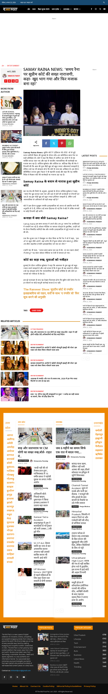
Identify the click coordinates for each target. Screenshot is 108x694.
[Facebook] (91, 9)
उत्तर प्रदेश (21, 422)
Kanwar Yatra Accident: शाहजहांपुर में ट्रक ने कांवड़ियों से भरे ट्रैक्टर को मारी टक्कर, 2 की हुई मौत (43, 524)
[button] (104, 3)
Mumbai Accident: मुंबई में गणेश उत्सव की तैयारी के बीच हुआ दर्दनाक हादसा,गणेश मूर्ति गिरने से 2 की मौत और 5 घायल (11, 150)
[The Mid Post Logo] (12, 9)
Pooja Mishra (8, 124)
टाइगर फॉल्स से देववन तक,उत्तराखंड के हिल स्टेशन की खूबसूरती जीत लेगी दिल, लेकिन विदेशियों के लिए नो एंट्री (81, 540)
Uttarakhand (61, 456)
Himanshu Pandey (14, 76)
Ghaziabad (38, 486)
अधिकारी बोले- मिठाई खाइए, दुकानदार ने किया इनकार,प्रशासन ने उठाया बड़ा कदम (41, 500)
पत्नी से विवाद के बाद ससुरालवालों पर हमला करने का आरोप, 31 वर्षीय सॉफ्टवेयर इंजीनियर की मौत (95, 308)
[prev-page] (83, 358)
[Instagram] (96, 9)
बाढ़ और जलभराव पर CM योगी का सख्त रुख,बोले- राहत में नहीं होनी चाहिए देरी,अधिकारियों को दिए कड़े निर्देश (11, 209)
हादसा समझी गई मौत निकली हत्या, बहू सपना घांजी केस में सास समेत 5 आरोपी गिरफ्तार (94, 346)
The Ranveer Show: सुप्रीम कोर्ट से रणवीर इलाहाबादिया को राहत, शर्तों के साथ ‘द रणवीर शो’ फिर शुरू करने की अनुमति (51, 293)
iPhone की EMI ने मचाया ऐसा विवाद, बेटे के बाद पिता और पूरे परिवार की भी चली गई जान (94, 295)
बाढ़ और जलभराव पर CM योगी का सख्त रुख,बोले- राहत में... (35, 453)
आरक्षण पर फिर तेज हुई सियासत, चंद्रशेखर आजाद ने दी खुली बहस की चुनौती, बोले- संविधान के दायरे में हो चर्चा (94, 230)
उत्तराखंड (59, 422)
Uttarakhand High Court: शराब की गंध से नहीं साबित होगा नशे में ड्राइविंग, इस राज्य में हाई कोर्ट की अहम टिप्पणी (80, 565)
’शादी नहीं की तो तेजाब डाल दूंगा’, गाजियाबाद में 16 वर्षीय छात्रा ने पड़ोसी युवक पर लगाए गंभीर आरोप (93, 333)
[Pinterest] (62, 143)
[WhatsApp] (70, 143)
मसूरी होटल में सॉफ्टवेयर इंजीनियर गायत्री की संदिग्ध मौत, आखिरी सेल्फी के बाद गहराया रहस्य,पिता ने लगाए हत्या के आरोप (80, 591)
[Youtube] (104, 9)
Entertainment (13, 65)
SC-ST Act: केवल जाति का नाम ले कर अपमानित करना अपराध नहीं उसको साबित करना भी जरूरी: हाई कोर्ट (42, 550)
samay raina (36, 310)
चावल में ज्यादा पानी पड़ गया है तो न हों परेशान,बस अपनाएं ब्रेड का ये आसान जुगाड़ (11, 180)
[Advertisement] (56, 38)
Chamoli (75, 506)
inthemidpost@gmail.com (21, 671)
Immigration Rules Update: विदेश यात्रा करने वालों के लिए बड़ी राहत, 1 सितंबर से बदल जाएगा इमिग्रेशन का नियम (95, 163)
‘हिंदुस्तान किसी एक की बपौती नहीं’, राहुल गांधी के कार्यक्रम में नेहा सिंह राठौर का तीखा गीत (95, 243)
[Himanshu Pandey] (5, 76)
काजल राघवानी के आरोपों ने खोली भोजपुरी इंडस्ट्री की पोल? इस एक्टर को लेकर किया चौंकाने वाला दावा (54, 348)
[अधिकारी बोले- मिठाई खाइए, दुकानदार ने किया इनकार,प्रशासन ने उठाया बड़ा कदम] (25, 497)
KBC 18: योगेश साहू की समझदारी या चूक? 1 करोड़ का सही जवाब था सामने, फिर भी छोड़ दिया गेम (55, 395)
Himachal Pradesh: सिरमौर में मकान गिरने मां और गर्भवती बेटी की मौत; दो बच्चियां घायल (81, 517)
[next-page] (87, 358)
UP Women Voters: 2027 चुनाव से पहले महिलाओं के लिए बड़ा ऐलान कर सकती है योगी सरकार (43, 575)
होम (3, 65)
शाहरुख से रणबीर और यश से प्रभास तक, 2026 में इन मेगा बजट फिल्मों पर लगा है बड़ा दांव (54, 380)
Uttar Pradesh (37, 329)
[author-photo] (84, 167)
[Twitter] (100, 9)
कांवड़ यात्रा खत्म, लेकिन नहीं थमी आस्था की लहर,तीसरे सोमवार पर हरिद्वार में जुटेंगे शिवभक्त (80, 469)
